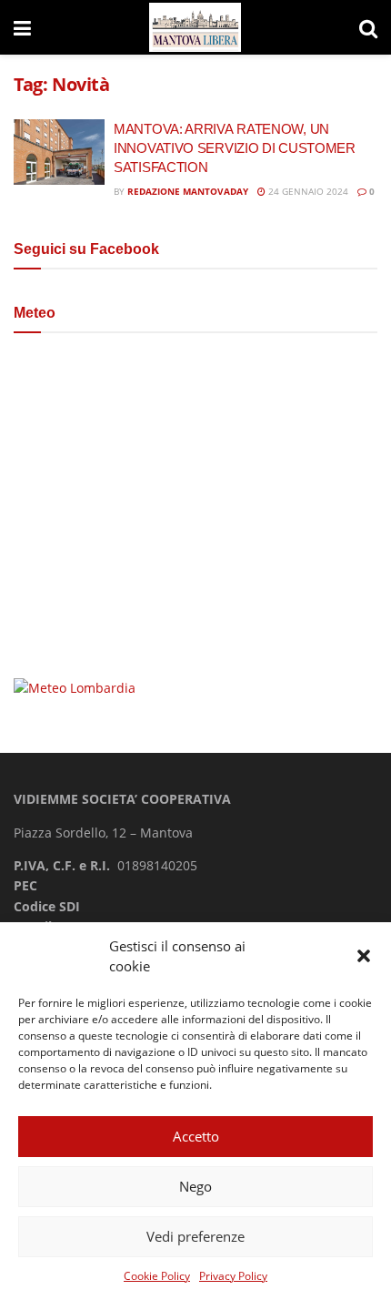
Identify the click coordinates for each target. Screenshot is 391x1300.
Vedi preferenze (195, 1236)
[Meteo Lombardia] (74, 687)
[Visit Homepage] (195, 28)
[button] (364, 956)
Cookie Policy (157, 1276)
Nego (195, 1186)
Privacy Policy (233, 1276)
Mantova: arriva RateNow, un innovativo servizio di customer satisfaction (235, 148)
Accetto (196, 1136)
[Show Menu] (22, 27)
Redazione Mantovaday (187, 191)
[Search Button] (368, 27)
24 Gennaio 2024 (307, 191)
